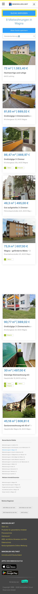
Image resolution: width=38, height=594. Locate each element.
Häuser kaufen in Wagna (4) (9, 492)
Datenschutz (6, 542)
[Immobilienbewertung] (24, 582)
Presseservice (7, 533)
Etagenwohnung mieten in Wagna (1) (11, 487)
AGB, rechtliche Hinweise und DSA (14, 539)
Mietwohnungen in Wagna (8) (9, 482)
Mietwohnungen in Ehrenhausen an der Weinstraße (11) (16, 447)
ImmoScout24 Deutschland (12, 555)
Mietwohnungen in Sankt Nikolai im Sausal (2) (13, 459)
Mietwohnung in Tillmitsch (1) (9, 471)
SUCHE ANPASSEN (19, 13)
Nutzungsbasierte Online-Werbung (14, 546)
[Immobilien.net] (18, 4)
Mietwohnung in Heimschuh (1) (10, 469)
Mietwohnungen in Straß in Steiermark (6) (12, 452)
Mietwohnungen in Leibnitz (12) (10, 445)
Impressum (6, 536)
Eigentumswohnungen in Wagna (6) (11, 484)
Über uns (5, 527)
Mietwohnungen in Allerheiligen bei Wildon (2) (13, 457)
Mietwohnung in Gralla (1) (8, 466)
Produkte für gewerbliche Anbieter (14, 530)
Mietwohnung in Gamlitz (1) (9, 473)
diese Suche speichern (19, 30)
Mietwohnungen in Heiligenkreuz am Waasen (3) (14, 454)
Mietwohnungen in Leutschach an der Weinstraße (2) (15, 461)
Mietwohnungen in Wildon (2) (9, 464)
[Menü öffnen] (3, 4)
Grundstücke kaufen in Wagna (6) (10, 489)
